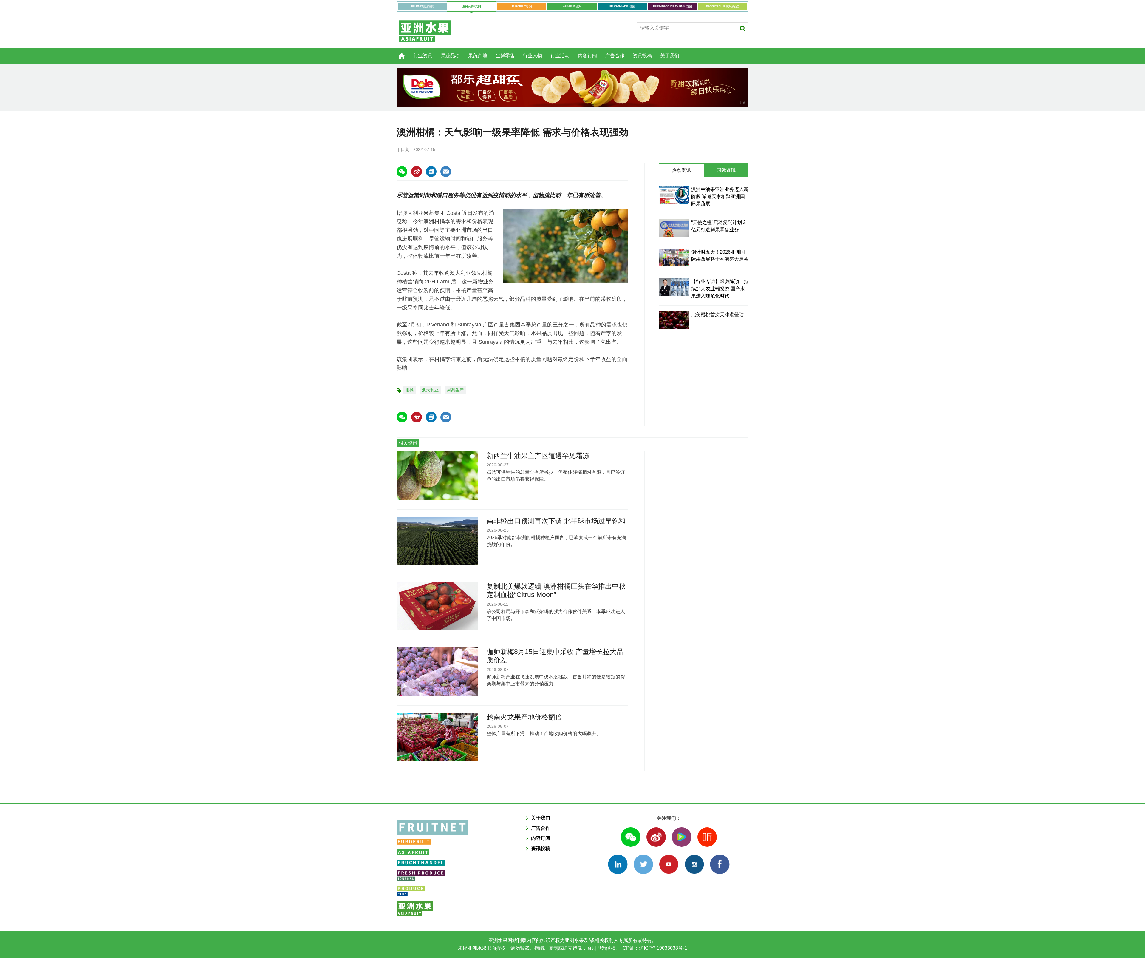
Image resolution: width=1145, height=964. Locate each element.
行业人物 (532, 55)
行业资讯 (422, 55)
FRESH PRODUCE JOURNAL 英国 (672, 6)
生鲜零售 (505, 55)
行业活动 (560, 55)
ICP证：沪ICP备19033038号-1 (653, 948)
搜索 (742, 28)
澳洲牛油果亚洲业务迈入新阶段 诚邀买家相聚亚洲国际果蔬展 (719, 196)
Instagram (694, 864)
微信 (630, 837)
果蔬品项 (450, 55)
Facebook (719, 864)
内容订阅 (587, 55)
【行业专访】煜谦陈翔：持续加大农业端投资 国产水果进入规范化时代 (719, 288)
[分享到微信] (402, 171)
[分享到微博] (416, 171)
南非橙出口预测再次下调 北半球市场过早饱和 (556, 521)
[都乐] (572, 87)
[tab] (681, 170)
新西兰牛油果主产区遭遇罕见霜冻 (538, 455)
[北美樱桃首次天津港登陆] (674, 320)
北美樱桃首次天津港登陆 (717, 314)
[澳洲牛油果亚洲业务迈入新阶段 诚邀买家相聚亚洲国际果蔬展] (674, 195)
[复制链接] (431, 171)
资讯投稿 (642, 55)
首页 (398, 52)
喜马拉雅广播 (707, 837)
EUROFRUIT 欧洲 (521, 6)
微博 (656, 837)
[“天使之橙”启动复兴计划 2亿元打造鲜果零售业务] (674, 228)
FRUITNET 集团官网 (422, 6)
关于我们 (669, 55)
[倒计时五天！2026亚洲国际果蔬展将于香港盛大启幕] (674, 257)
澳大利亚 (430, 390)
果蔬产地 (477, 55)
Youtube (668, 864)
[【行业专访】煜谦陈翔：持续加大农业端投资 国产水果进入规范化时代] (674, 287)
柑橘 (409, 390)
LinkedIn (617, 864)
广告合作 (614, 55)
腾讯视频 (681, 837)
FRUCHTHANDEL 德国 (622, 6)
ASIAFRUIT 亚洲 (572, 6)
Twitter (643, 864)
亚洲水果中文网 (471, 6)
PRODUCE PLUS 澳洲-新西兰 (722, 6)
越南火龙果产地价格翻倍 (524, 717)
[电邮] (445, 171)
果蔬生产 (455, 390)
